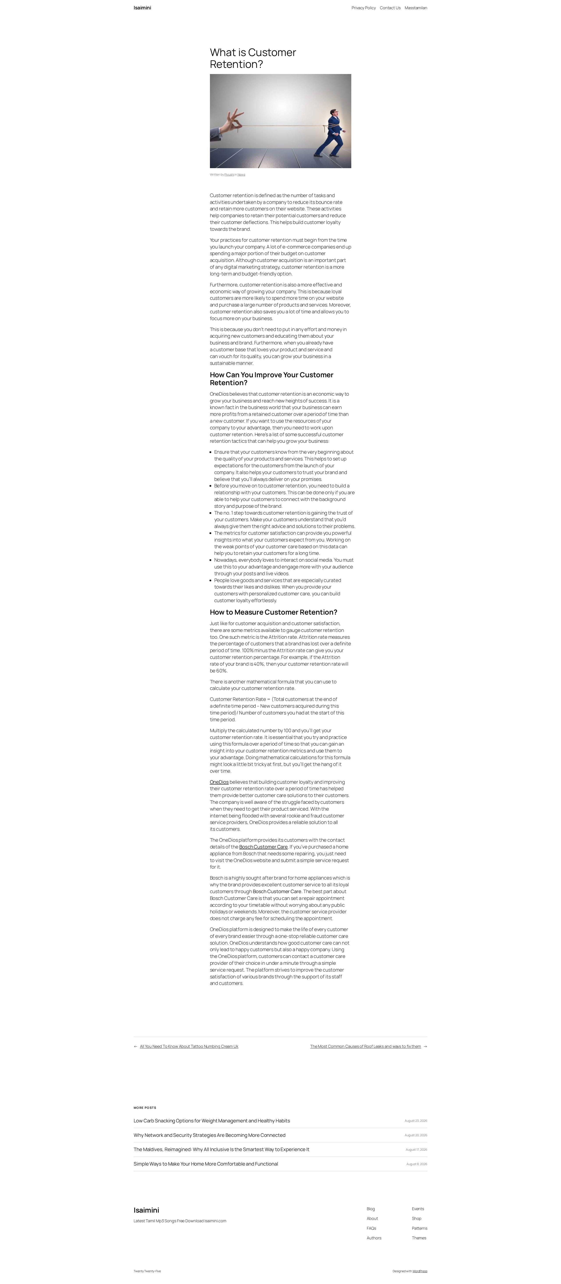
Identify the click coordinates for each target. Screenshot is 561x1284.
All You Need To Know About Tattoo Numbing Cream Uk (189, 1046)
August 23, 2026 (416, 1120)
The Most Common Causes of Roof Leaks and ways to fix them (365, 1046)
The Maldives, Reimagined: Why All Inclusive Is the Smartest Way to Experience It (221, 1149)
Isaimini (142, 7)
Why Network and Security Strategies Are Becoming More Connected (210, 1135)
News (241, 174)
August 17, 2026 (416, 1149)
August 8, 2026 (417, 1164)
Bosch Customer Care (263, 846)
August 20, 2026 (416, 1135)
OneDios (219, 782)
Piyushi (229, 174)
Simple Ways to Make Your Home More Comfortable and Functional (206, 1164)
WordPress (420, 1271)
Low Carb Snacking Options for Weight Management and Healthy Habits (212, 1121)
